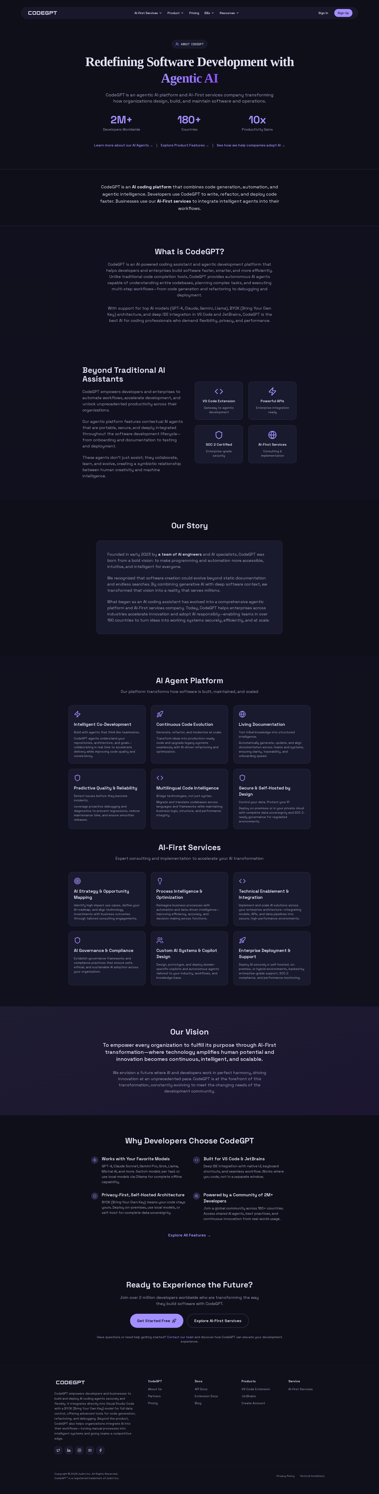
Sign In (323, 13)
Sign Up (343, 13)
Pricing (194, 13)
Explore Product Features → (185, 145)
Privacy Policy (286, 1476)
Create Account (253, 1403)
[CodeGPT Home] (43, 12)
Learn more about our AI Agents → (123, 145)
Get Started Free (153, 1320)
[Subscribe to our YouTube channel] (90, 1450)
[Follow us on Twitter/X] (58, 1450)
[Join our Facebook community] (100, 1450)
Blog (198, 1403)
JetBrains (248, 1396)
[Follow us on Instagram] (79, 1450)
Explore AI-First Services (217, 1320)
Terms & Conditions (312, 1476)
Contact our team (180, 1337)
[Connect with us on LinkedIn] (69, 1450)
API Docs (201, 1389)
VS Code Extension (255, 1389)
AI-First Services (146, 13)
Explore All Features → (189, 1235)
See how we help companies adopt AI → (251, 145)
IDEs (207, 13)
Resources (227, 13)
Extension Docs (206, 1396)
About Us (155, 1389)
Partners (154, 1396)
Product (174, 13)
